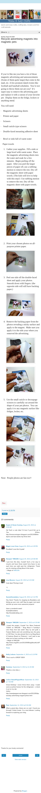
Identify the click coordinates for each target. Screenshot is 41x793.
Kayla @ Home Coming (14, 525)
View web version (20, 759)
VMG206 (16, 570)
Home (20, 755)
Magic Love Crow (12, 546)
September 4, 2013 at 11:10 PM (26, 654)
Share (4, 514)
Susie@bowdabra (12, 597)
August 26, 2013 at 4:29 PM (28, 546)
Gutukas (9, 667)
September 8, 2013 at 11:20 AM (23, 667)
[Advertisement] (20, 6)
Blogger (24, 791)
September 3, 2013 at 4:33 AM (29, 622)
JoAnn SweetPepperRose (15, 680)
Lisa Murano (10, 580)
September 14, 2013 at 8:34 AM (20, 705)
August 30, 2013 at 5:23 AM (25, 580)
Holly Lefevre (11, 654)
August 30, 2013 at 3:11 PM (28, 597)
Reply (8, 539)
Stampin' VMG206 (12, 559)
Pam (7, 705)
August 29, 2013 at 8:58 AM (28, 559)
